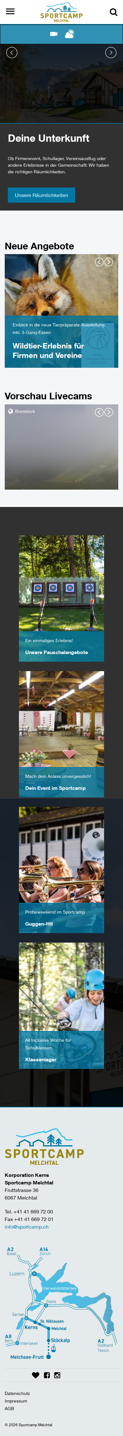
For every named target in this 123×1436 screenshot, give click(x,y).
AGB (9, 1408)
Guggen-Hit (39, 924)
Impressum (16, 1400)
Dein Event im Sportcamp (55, 788)
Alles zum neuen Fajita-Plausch (50, 195)
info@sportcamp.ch (27, 1227)
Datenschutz (17, 1393)
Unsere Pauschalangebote (56, 652)
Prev (12, 52)
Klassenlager (40, 1059)
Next (111, 52)
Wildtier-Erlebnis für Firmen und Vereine (48, 350)
